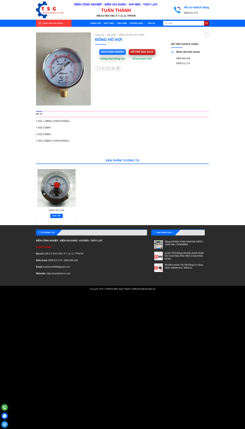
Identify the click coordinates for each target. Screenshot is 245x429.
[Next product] (206, 34)
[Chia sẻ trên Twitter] (102, 68)
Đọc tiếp (56, 216)
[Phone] (4, 407)
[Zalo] (4, 416)
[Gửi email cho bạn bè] (107, 68)
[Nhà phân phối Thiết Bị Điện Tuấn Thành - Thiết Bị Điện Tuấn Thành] (53, 10)
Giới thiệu (109, 23)
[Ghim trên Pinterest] (113, 68)
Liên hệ (151, 23)
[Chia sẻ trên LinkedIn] (118, 68)
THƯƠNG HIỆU (136, 23)
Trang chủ (95, 23)
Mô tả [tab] (39, 114)
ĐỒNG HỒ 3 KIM (56, 210)
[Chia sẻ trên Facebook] (97, 68)
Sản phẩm (122, 23)
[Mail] (4, 424)
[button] (53, 23)
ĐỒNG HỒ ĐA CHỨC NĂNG (131, 35)
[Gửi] (206, 23)
